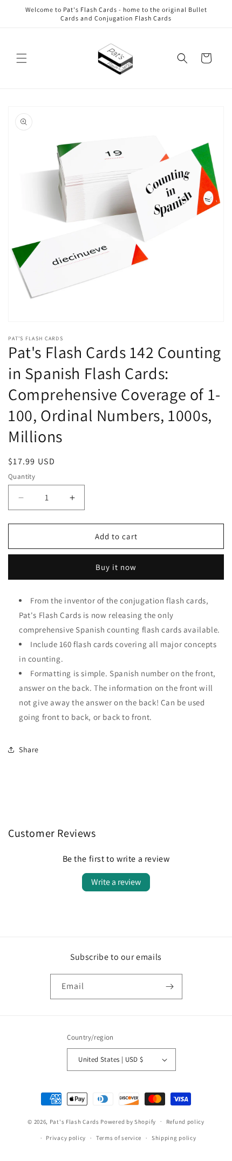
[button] (21, 58)
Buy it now (116, 567)
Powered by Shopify (128, 1121)
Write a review (116, 882)
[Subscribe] (170, 986)
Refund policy (185, 1121)
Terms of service (118, 1138)
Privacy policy (66, 1138)
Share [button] (29, 749)
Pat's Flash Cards (74, 1121)
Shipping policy (174, 1138)
